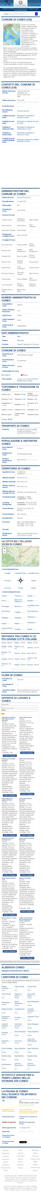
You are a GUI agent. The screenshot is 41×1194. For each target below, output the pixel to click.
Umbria (35, 1164)
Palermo (17, 646)
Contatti (33, 1186)
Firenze (17, 653)
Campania (5, 1159)
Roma (4, 643)
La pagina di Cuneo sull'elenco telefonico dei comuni (19, 1094)
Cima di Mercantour (31, 1064)
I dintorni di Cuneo (15, 977)
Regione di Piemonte (9, 9)
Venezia (30, 658)
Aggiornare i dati (8, 77)
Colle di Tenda (19, 986)
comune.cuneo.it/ (23, 111)
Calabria (6, 1156)
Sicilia (35, 1153)
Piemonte (20, 340)
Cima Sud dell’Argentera (32, 1040)
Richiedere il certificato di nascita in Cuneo (25, 116)
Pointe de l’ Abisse (18, 995)
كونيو (9, 394)
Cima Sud (18, 1041)
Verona (17, 659)
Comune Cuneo (33, 9)
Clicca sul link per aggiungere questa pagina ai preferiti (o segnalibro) (28, 1111)
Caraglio (7, 573)
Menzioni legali (10, 1186)
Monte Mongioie (32, 1024)
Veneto (35, 1170)
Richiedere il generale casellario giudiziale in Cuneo (28, 140)
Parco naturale (6, 379)
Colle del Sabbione (5, 1025)
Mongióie (5, 1032)
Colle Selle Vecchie (18, 1025)
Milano (17, 643)
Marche (20, 1159)
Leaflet (13, 566)
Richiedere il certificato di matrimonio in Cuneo (25, 128)
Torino (4, 646)
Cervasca (11, 50)
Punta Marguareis (18, 1002)
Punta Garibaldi (7, 1048)
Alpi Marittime (19, 1056)
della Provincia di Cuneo (29, 27)
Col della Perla (19, 1009)
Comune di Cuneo (14, 350)
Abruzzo (6, 1150)
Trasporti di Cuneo (15, 425)
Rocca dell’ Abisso (31, 995)
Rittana (17, 623)
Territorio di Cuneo (16, 468)
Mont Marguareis (33, 1001)
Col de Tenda (6, 994)
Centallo (17, 629)
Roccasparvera (32, 611)
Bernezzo (18, 606)
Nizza (25, 375)
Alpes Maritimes (20, 1048)
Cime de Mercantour (18, 1064)
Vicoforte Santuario (30, 1010)
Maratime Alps (32, 1056)
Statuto (19, 366)
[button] (4, 548)
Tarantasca (31, 617)
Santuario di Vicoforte (6, 1017)
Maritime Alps (6, 1056)
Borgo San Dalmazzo (18, 600)
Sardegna (35, 1150)
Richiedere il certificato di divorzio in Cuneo (25, 133)
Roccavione (6, 611)
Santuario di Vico (33, 1016)
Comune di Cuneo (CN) (17, 19)
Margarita (18, 618)
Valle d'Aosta (35, 1167)
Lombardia (20, 1156)
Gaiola (4, 623)
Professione (5, 704)
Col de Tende (31, 986)
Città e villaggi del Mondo (13, 1188)
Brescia (30, 665)
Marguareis (5, 1002)
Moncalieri (13, 52)
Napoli (29, 643)
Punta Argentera (32, 1031)
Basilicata (5, 1153)
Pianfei (29, 629)
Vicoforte (18, 1017)
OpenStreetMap (27, 566)
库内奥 (10, 419)
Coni (23, 399)
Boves (4, 601)
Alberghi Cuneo (13, 967)
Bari (28, 653)
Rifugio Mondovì (7, 1009)
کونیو (36, 395)
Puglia (20, 1168)
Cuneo (23, 25)
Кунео (23, 394)
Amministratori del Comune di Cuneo (15, 192)
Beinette (30, 601)
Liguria (20, 1153)
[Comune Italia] (20, 6)
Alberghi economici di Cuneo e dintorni (15, 971)
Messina (5, 664)
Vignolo (29, 596)
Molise (20, 1162)
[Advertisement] (20, 166)
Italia (18, 336)
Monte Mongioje (20, 1031)
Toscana (35, 1156)
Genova (30, 647)
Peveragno (5, 606)
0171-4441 (20, 100)
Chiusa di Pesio (7, 628)
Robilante (5, 618)
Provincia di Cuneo (22, 9)
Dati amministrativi (15, 333)
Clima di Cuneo (12, 675)
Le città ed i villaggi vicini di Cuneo (17, 543)
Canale (26, 48)
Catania (4, 659)
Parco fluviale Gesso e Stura (27, 380)
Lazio (20, 1150)
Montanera (31, 622)
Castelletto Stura (20, 573)
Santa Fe (7, 375)
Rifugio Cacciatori (5, 987)
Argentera (5, 1041)
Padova (17, 665)
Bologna (4, 652)
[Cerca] (36, 13)
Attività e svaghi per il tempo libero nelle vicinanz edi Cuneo (18, 1078)
